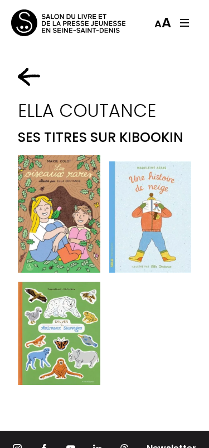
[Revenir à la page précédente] (29, 77)
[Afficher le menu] (184, 22)
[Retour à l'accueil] (55, 22)
